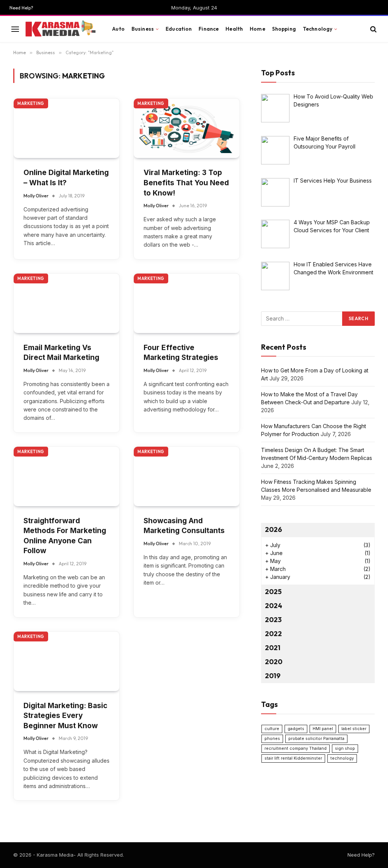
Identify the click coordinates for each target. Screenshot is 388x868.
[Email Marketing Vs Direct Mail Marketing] (66, 303)
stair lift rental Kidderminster (293, 758)
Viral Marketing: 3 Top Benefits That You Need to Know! (186, 182)
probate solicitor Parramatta (316, 738)
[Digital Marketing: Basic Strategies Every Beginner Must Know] (66, 661)
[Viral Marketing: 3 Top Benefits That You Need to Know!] (186, 128)
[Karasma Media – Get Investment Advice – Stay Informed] (60, 29)
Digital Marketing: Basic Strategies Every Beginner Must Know (65, 715)
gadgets (296, 728)
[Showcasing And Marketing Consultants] (186, 476)
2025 (273, 591)
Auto (118, 28)
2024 (273, 605)
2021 (272, 647)
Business (142, 28)
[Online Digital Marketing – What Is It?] (66, 128)
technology (342, 758)
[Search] (373, 29)
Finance (209, 28)
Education (179, 28)
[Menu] (15, 29)
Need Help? (21, 8)
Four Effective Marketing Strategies (181, 352)
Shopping (284, 28)
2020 (273, 661)
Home (257, 28)
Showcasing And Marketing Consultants (184, 525)
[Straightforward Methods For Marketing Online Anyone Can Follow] (66, 476)
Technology (317, 28)
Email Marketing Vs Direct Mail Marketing (61, 352)
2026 (273, 529)
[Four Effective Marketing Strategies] (186, 303)
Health (234, 28)
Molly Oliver (35, 196)
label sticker (353, 728)
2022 (273, 633)
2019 (272, 675)
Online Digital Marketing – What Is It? (66, 177)
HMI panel (323, 728)
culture (271, 728)
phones (272, 738)
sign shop (345, 748)
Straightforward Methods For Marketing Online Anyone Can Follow (64, 535)
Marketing (30, 103)
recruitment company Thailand (295, 748)
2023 (273, 619)
